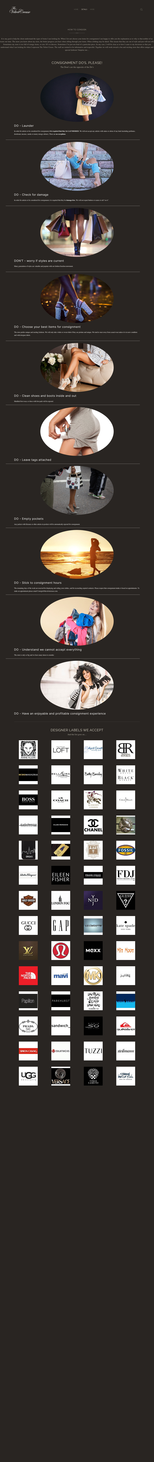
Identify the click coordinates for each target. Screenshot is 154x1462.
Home (76, 9)
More (92, 9)
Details (84, 9)
